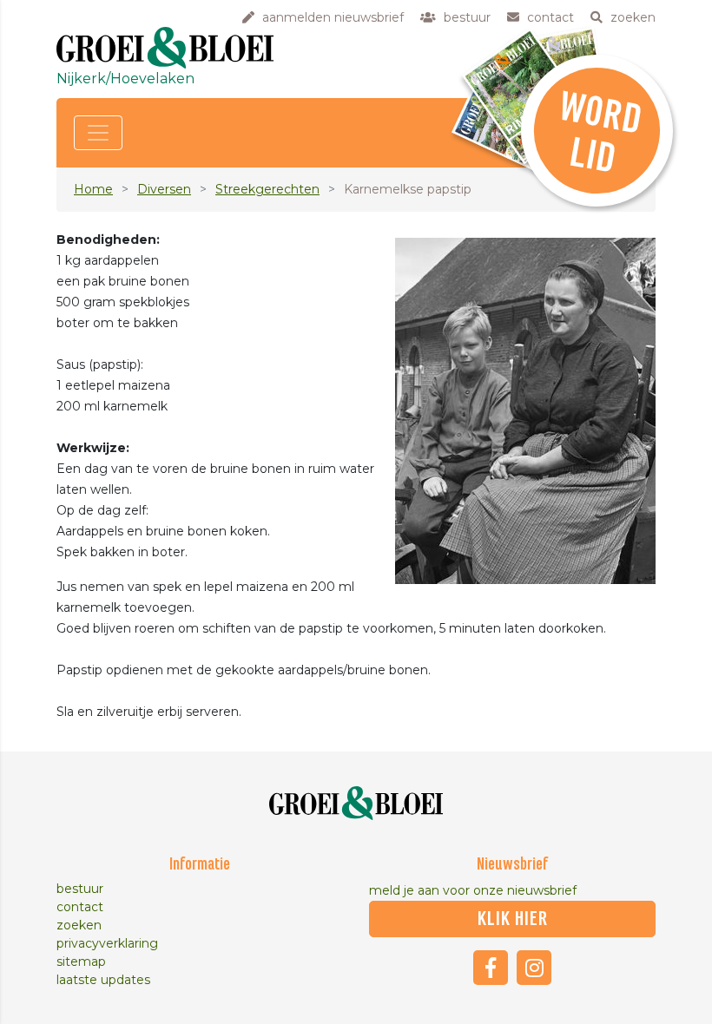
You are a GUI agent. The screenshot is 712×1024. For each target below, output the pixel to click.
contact (79, 907)
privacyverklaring (107, 943)
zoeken (79, 925)
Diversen (164, 189)
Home (93, 189)
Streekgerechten (267, 189)
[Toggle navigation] (98, 132)
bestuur (79, 888)
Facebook (490, 967)
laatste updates (103, 980)
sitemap (81, 961)
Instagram (534, 967)
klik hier (513, 919)
